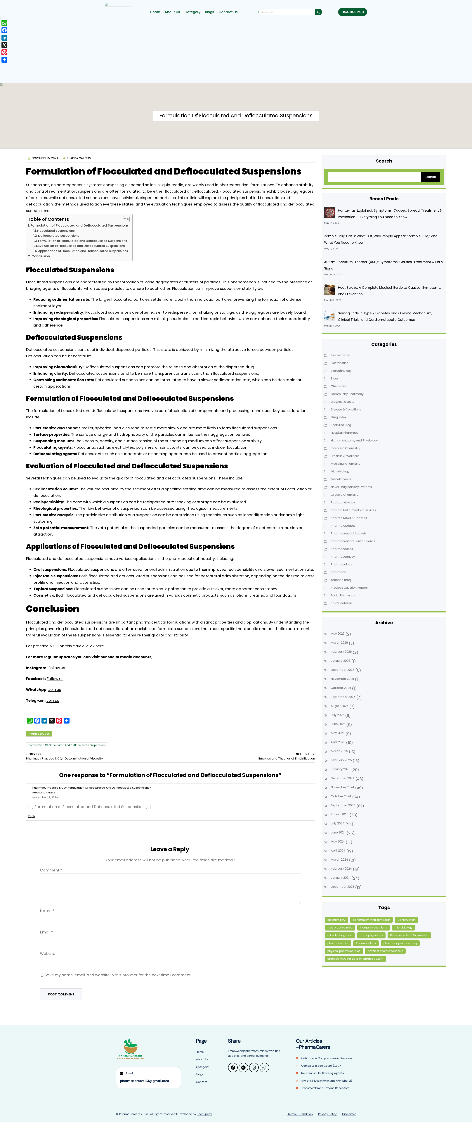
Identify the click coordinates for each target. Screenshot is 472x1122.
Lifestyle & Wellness (345, 456)
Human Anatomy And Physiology (354, 440)
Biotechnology (341, 371)
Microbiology (340, 471)
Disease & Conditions (346, 409)
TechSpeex (204, 1114)
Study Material (341, 603)
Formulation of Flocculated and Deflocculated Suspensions (79, 225)
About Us (172, 12)
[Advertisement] (236, 52)
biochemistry (336, 920)
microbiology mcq (339, 935)
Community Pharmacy (347, 394)
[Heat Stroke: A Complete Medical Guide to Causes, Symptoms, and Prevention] (329, 289)
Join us (54, 689)
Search (431, 177)
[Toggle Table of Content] (124, 219)
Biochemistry (340, 355)
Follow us (56, 667)
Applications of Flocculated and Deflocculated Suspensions (83, 251)
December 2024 (343, 778)
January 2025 (340, 769)
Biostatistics (339, 363)
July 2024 (337, 823)
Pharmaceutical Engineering (409, 935)
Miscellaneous (341, 479)
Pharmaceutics (39, 734)
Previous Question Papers (349, 588)
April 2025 (338, 742)
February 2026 (341, 652)
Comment (51, 870)
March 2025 (339, 751)
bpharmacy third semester (371, 920)
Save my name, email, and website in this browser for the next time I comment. (118, 975)
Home (155, 12)
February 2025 (341, 760)
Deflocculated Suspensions (58, 236)
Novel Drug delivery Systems (351, 487)
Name (47, 910)
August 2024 (340, 814)
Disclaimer (349, 1114)
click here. (95, 646)
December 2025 (342, 670)
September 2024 (343, 805)
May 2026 (338, 633)
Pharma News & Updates (349, 518)
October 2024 (341, 796)
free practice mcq (340, 927)
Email (46, 932)
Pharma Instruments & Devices (353, 510)
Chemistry (338, 386)
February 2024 (341, 868)
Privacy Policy (327, 1114)
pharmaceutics (337, 943)
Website (47, 953)
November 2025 (342, 679)
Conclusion (40, 256)
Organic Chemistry (344, 495)
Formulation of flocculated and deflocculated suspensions (67, 745)
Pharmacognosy (343, 557)
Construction (407, 920)
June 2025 (338, 724)
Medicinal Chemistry (345, 464)
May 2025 (338, 733)
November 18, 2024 (45, 797)
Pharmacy (338, 572)
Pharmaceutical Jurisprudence (353, 541)
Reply (31, 816)
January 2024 (340, 878)
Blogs (209, 12)
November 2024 (342, 787)
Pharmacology (341, 564)
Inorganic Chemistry (345, 448)
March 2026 (339, 643)
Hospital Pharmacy (344, 433)
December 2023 (342, 887)
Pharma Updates (343, 526)
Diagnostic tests (342, 402)
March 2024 (339, 859)
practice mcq (341, 580)
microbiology (403, 927)
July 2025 (337, 715)
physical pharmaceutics (343, 951)
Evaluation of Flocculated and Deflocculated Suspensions (81, 246)
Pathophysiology (343, 502)
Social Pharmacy (343, 595)
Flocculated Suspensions (55, 231)
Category (192, 12)
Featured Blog (341, 425)
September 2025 (343, 697)
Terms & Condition (300, 1114)
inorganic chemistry (373, 927)
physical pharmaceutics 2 (385, 951)
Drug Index (338, 417)
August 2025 (339, 706)
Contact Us (228, 12)
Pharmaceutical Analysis (348, 533)
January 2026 (340, 661)
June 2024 (338, 832)
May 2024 (338, 841)
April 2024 (338, 850)
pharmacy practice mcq (400, 943)
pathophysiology (371, 935)
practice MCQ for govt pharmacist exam (355, 959)
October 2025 (341, 688)
